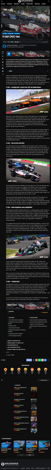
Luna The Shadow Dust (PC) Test (13, 347)
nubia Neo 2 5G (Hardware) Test (13, 341)
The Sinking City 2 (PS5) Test (19, 399)
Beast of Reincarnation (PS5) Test (20, 411)
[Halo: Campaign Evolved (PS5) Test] (34, 430)
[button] (2, 1)
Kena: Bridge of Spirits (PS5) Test (18, 449)
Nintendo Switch (30, 445)
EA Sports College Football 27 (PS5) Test (21, 423)
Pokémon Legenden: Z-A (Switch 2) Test (15, 343)
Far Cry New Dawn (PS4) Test (43, 449)
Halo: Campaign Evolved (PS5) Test (20, 429)
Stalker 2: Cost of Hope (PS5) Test (20, 387)
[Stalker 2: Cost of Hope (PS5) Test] (34, 389)
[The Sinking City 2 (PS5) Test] (34, 401)
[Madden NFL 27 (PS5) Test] (34, 407)
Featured (4, 33)
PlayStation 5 (10, 33)
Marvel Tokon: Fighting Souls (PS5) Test (21, 417)
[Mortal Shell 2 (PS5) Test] (34, 395)
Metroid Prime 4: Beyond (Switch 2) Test (6, 449)
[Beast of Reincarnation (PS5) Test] (34, 413)
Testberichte (17, 33)
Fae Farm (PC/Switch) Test (12, 345)
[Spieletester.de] (25, 1)
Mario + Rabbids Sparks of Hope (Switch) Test (31, 449)
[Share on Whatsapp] (14, 42)
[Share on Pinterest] (12, 42)
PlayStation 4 (41, 445)
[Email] (16, 42)
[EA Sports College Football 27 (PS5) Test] (34, 425)
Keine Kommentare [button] (44, 380)
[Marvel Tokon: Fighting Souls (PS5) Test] (34, 419)
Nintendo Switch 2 (5, 445)
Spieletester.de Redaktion (12, 45)
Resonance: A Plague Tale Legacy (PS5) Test (16, 349)
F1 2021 (37, 77)
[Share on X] (10, 42)
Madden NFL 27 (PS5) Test (19, 405)
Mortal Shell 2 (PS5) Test (18, 393)
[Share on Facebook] (8, 42)
